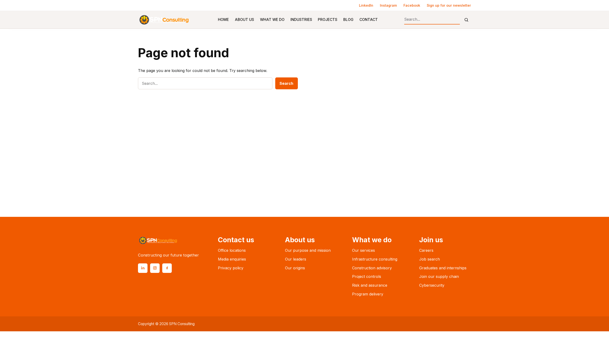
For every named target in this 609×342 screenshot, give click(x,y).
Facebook (411, 5)
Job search (429, 259)
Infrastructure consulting (374, 259)
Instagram (388, 5)
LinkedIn (366, 5)
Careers (426, 250)
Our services (363, 250)
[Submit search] (466, 19)
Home (223, 19)
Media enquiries (232, 259)
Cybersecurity (431, 285)
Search (286, 83)
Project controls (366, 276)
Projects (327, 19)
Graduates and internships (443, 268)
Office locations (232, 250)
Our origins (295, 268)
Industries (301, 19)
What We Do (272, 19)
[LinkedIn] (142, 268)
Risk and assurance (369, 285)
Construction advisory (372, 268)
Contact (368, 19)
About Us (244, 19)
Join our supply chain (439, 276)
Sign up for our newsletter (449, 5)
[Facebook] (167, 268)
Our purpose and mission (308, 250)
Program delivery (367, 294)
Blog (348, 19)
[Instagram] (155, 268)
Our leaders (295, 259)
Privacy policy (230, 268)
